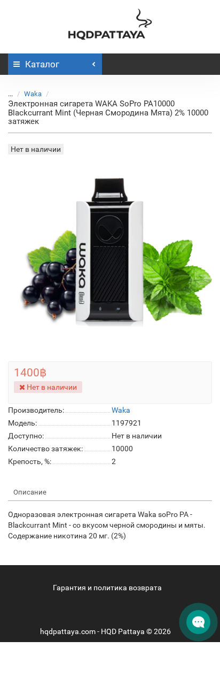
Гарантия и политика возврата (107, 587)
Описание (29, 492)
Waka (33, 94)
